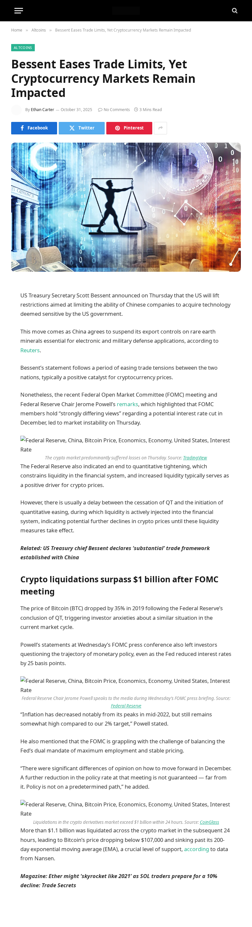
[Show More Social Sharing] (160, 128)
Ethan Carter (42, 109)
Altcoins (23, 47)
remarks (127, 404)
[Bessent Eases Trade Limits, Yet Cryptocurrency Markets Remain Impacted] (126, 207)
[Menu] (18, 10)
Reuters (30, 350)
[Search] (234, 10)
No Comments (117, 109)
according (196, 849)
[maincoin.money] (126, 11)
